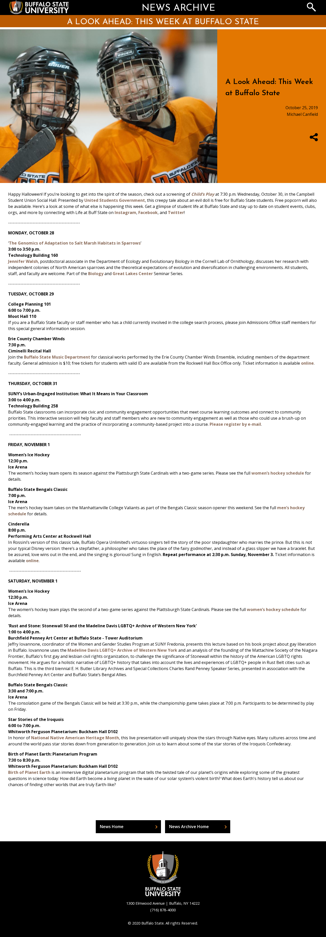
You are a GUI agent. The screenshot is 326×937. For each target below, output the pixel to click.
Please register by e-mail (235, 424)
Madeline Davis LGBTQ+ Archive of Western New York (122, 650)
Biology (95, 273)
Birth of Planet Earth (29, 772)
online (307, 363)
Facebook (148, 212)
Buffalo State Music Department (57, 357)
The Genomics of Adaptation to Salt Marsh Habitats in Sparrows (75, 243)
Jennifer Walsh (23, 261)
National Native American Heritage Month (75, 738)
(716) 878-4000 (163, 909)
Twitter (176, 212)
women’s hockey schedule (277, 473)
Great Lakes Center (133, 273)
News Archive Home (189, 826)
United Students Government (114, 200)
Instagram (125, 212)
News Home (112, 826)
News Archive (178, 8)
